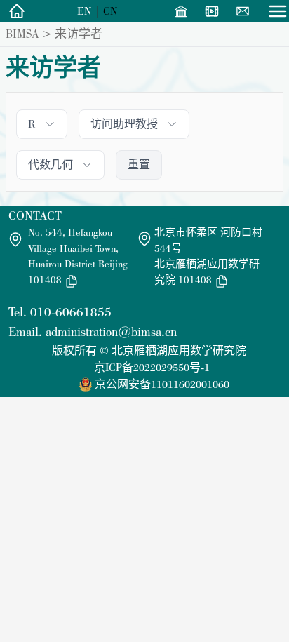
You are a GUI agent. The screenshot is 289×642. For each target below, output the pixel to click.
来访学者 (78, 34)
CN (110, 11)
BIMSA (22, 34)
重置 (139, 164)
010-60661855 (71, 312)
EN (84, 11)
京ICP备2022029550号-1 (152, 367)
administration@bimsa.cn (111, 331)
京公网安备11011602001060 (162, 384)
